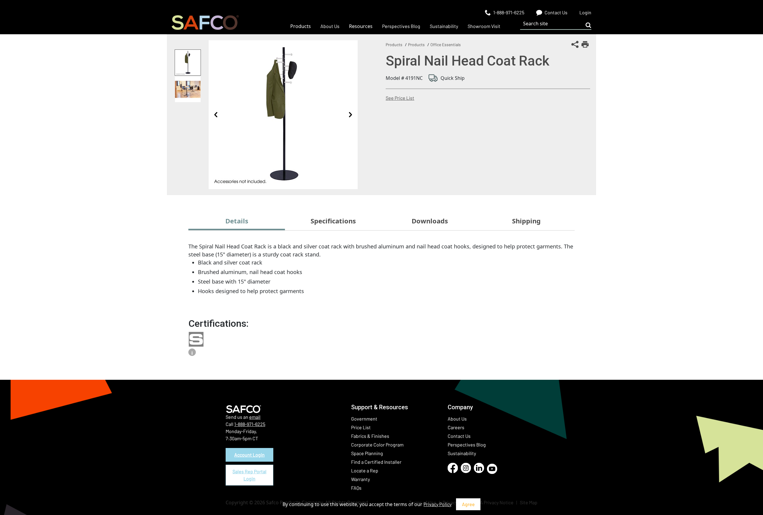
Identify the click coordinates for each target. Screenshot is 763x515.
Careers (456, 427)
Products (394, 44)
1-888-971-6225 (249, 424)
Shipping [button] (526, 220)
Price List (361, 427)
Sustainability (462, 453)
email (254, 417)
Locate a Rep (364, 470)
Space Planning (367, 453)
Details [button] (236, 220)
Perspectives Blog (467, 444)
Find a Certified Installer (376, 462)
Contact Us (459, 436)
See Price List (400, 98)
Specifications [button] (333, 220)
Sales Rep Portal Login (249, 475)
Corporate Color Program (377, 444)
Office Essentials (445, 44)
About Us (457, 418)
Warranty (360, 479)
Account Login (249, 455)
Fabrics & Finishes (370, 436)
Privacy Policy (438, 504)
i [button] (192, 353)
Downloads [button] (430, 220)
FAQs (356, 488)
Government (364, 418)
